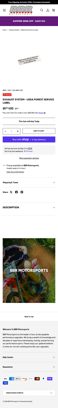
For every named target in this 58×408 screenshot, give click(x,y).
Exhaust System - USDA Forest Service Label (23, 30)
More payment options (29, 158)
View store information (15, 172)
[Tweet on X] (11, 192)
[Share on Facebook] (16, 192)
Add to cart (38, 131)
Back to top (29, 316)
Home (4, 30)
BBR (4, 90)
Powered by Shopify (25, 401)
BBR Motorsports (13, 401)
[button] (54, 10)
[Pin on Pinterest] (22, 192)
